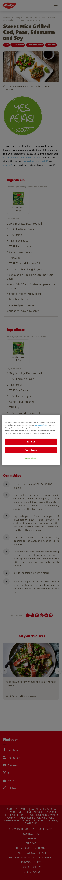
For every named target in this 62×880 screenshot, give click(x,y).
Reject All (31, 442)
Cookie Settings (31, 458)
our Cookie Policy (41, 425)
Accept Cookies (31, 450)
